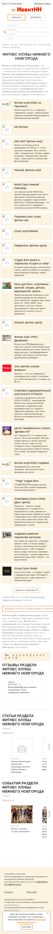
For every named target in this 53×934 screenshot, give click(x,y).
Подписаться (8, 733)
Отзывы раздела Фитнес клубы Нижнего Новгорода (23, 669)
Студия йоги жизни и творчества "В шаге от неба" (31, 262)
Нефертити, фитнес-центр (30, 245)
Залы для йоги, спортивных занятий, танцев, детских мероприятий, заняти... (31, 288)
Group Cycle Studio (25, 568)
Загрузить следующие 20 (26, 590)
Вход (4, 3)
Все (7, 655)
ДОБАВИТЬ (36, 17)
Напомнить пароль (42, 3)
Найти (4, 32)
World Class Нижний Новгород (26, 186)
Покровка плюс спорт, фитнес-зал (27, 218)
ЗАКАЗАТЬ (16, 17)
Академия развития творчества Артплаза (27, 535)
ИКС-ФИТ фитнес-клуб (28, 141)
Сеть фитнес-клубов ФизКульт (26, 368)
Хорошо (26, 927)
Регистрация (16, 3)
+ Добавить (6, 728)
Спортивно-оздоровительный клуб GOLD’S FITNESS (32, 392)
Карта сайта (31, 892)
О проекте (8, 892)
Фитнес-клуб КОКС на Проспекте (27, 104)
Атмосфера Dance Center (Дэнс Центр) (29, 500)
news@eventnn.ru (11, 905)
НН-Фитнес (21, 126)
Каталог (14, 45)
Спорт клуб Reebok (26, 231)
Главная (5, 45)
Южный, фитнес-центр (28, 322)
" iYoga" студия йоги (26, 480)
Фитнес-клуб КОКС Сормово (31, 462)
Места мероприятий (27, 45)
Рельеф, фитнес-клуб (27, 170)
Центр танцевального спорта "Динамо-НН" (32, 430)
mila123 (11, 682)
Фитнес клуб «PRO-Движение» (26, 338)
